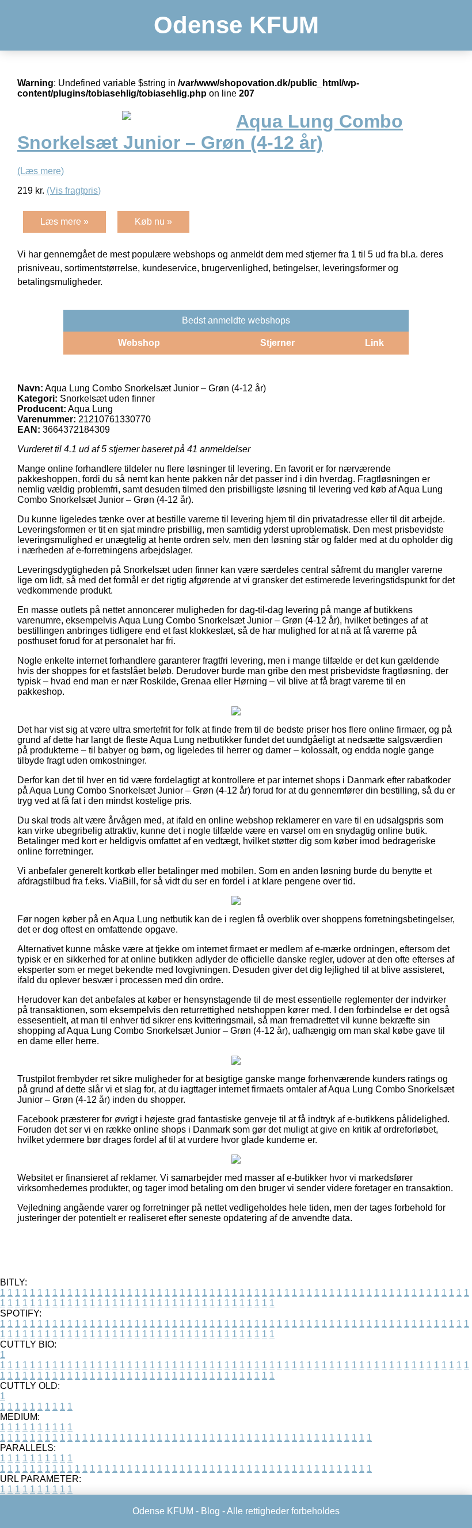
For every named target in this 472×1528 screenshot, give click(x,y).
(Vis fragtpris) (74, 190)
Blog (210, 1511)
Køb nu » (153, 221)
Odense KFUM (236, 25)
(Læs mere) (40, 171)
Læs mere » (64, 221)
